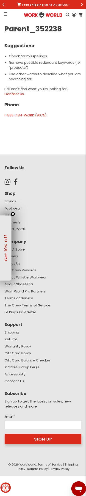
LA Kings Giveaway (20, 312)
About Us (12, 263)
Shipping (12, 332)
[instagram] (9, 181)
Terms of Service (19, 298)
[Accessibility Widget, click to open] (5, 487)
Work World (27, 464)
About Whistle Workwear (26, 277)
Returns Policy (37, 469)
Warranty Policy (18, 346)
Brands (10, 201)
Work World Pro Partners (25, 291)
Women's (13, 222)
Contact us (14, 93)
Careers (11, 256)
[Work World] (43, 15)
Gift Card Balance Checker (27, 360)
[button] (5, 248)
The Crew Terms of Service (27, 305)
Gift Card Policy (18, 353)
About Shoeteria (19, 284)
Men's (9, 215)
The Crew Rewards (20, 270)
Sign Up (43, 439)
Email (10, 416)
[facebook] (18, 181)
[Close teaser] (13, 214)
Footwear (13, 208)
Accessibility (15, 374)
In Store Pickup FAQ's (22, 367)
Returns (11, 339)
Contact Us (14, 381)
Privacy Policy (59, 469)
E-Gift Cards (15, 229)
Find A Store (15, 249)
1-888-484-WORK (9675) (25, 115)
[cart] (80, 15)
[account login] (74, 14)
